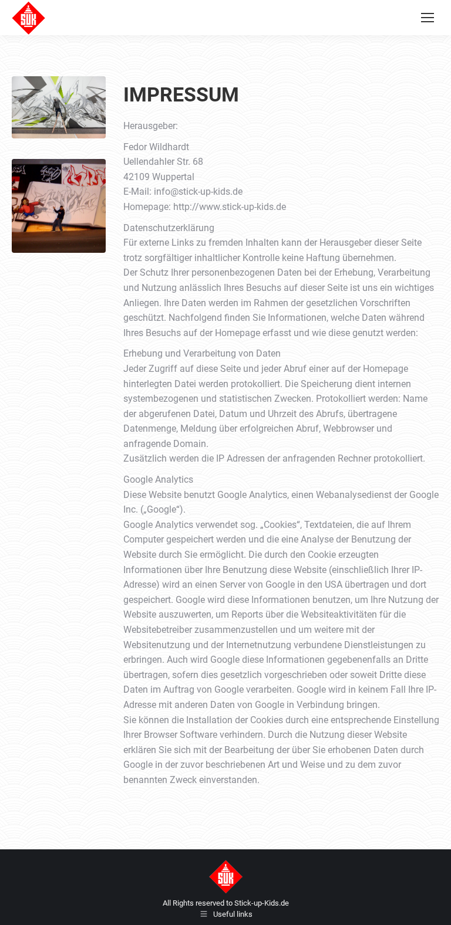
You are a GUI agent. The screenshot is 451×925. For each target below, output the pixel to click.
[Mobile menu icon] (427, 17)
